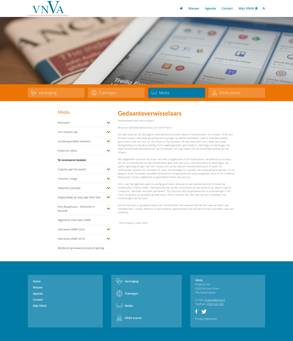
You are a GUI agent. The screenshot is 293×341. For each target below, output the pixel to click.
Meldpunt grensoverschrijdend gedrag (81, 248)
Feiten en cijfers (67, 151)
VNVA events (133, 318)
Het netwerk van (67, 132)
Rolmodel (64, 123)
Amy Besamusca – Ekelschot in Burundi (76, 209)
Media (129, 306)
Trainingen (131, 293)
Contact (227, 8)
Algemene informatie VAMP (74, 220)
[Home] (48, 8)
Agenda (210, 8)
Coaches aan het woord (72, 169)
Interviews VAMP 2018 (71, 239)
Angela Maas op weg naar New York (79, 197)
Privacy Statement (206, 319)
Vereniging (132, 281)
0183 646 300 (215, 304)
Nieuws (193, 8)
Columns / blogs (67, 179)
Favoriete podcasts (69, 188)
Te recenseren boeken (72, 160)
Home (181, 8)
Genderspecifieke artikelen (74, 141)
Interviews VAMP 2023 (71, 229)
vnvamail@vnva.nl (214, 300)
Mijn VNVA (246, 8)
